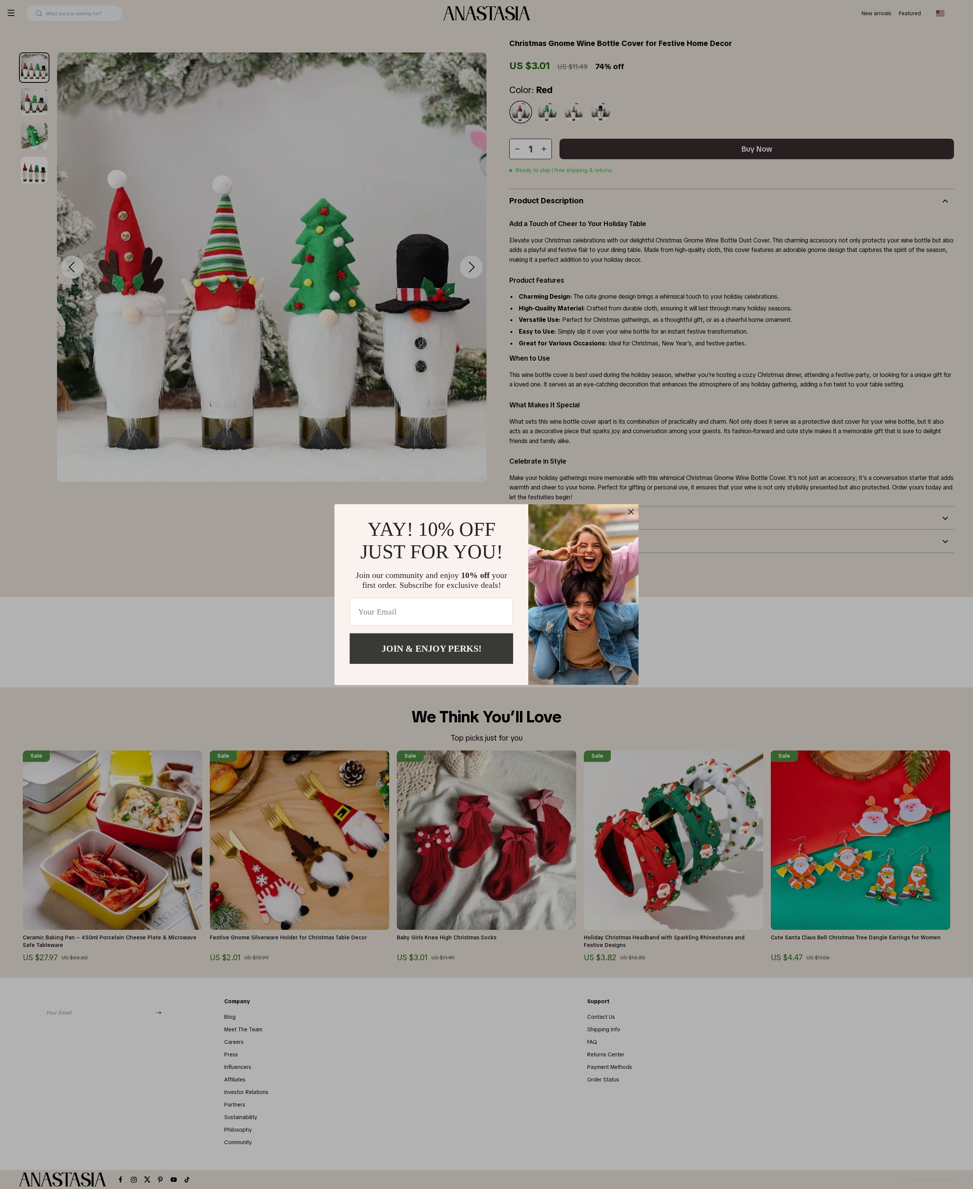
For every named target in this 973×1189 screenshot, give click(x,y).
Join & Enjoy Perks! (432, 648)
